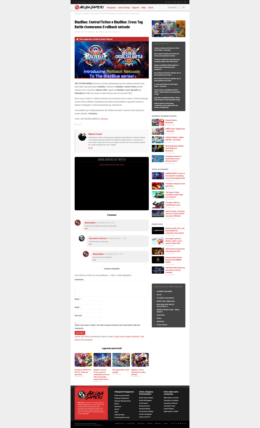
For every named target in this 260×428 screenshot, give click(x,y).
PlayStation (116, 32)
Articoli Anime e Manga (146, 411)
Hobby (143, 7)
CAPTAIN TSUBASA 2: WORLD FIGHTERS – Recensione (175, 138)
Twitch (150, 7)
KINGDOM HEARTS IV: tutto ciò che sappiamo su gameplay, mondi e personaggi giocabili (175, 175)
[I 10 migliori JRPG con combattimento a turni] (158, 208)
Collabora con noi (120, 423)
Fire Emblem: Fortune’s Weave (165, 298)
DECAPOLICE (160, 321)
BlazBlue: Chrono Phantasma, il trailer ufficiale (138, 372)
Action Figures (143, 403)
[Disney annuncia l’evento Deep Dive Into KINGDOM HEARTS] (158, 262)
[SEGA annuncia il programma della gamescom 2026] (158, 254)
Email (77, 307)
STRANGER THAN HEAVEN (164, 291)
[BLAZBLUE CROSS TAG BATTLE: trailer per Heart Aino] (83, 366)
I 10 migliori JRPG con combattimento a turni (173, 203)
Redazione (100, 2)
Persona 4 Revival (162, 325)
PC (111, 32)
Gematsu (104, 119)
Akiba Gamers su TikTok (171, 411)
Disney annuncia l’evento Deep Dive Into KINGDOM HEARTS (174, 259)
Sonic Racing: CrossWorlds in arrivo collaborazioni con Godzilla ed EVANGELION (166, 105)
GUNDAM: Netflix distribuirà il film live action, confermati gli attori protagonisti (166, 67)
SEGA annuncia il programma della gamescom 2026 (175, 250)
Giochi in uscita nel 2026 (130, 2)
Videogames (111, 7)
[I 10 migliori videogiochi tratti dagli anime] (158, 189)
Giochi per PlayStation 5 (121, 398)
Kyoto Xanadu (161, 315)
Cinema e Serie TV (144, 417)
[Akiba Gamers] (90, 9)
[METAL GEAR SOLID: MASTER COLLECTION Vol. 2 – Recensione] (158, 151)
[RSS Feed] (166, 2)
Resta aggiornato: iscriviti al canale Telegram (96, 39)
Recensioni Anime (144, 406)
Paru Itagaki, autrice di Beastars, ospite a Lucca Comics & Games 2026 (174, 240)
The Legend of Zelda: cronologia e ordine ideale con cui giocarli (174, 194)
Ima (155, 73)
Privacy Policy (131, 423)
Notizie (92, 13)
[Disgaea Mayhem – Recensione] (158, 125)
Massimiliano (90, 222)
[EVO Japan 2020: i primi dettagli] (121, 366)
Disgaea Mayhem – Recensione (172, 121)
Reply (86, 228)
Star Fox (159, 294)
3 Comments (101, 32)
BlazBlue (79, 124)
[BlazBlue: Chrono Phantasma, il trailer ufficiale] (140, 366)
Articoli (116, 409)
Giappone (135, 7)
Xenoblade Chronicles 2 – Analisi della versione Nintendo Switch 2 (174, 158)
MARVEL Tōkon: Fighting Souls (166, 301)
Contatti (107, 2)
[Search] (183, 7)
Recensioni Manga (144, 409)
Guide (116, 412)
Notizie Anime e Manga (146, 398)
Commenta (79, 279)
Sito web (78, 315)
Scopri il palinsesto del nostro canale (112, 165)
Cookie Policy (141, 423)
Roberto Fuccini (80, 32)
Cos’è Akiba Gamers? (80, 2)
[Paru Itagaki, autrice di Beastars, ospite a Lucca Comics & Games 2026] (158, 244)
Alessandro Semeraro (98, 238)
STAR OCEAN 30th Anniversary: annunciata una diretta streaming (175, 269)
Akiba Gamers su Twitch (171, 398)
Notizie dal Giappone (145, 400)
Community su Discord (170, 403)
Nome (77, 299)
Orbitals (159, 318)
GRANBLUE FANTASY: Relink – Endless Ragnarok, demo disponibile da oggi (167, 92)
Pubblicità (150, 423)
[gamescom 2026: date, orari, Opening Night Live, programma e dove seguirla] (158, 233)
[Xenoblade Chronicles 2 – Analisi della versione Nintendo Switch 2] (158, 161)
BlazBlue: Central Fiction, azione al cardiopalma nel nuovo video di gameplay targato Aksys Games (102, 374)
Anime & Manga (124, 7)
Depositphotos (93, 423)
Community (91, 2)
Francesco (157, 59)
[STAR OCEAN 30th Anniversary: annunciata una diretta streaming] (158, 273)
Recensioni (117, 406)
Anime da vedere (116, 2)
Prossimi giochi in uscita (121, 417)
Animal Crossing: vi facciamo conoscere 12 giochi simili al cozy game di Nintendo (175, 213)
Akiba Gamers (78, 13)
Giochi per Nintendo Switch (122, 401)
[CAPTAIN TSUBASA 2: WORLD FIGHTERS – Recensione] (158, 142)
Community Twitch (169, 406)
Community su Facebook (171, 400)
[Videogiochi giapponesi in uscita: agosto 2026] (168, 36)
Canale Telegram (169, 409)
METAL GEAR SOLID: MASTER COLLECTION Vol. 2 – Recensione (174, 148)
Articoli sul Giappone (145, 414)
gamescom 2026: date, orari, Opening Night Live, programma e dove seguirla (175, 230)
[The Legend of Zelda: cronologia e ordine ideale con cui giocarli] (158, 197)
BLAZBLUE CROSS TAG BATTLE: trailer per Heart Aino (83, 372)
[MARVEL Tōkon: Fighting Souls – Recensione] (158, 134)
